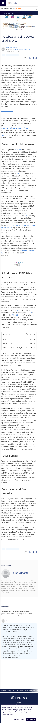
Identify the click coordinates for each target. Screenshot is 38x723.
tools (7, 55)
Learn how (18, 9)
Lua (27, 215)
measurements (14, 55)
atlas (3, 55)
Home (19, 703)
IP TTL (19, 310)
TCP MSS (15, 315)
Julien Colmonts (11, 47)
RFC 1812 (20, 173)
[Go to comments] (30, 58)
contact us (25, 616)
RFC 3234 (17, 149)
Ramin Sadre (28, 49)
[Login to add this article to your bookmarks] (36, 58)
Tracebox (5, 135)
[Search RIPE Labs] (36, 9)
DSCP (30, 312)
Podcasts (20, 691)
